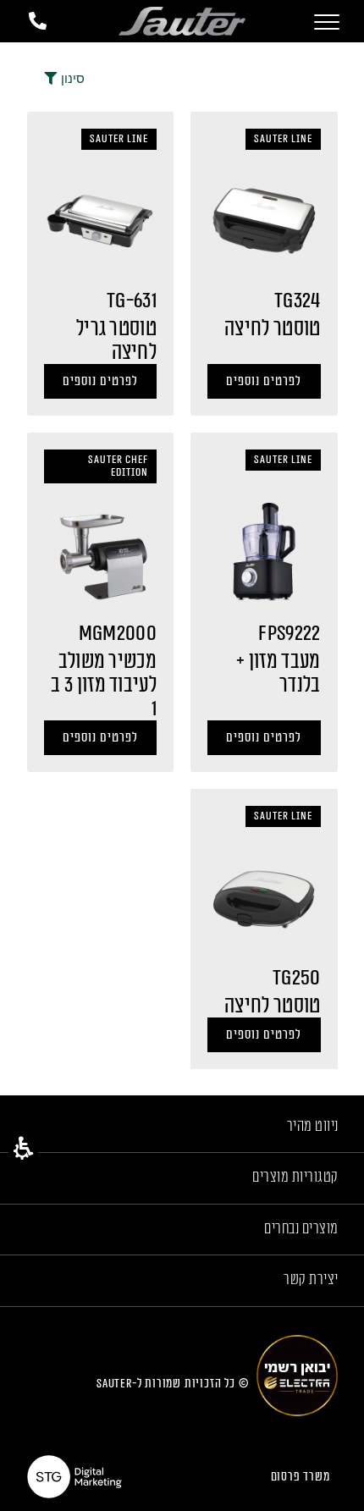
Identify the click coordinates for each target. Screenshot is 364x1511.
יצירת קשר (311, 1279)
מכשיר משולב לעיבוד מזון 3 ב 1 (104, 684)
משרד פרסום (300, 1477)
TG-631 (132, 300)
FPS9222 (289, 633)
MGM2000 (118, 633)
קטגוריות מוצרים (295, 1176)
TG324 (297, 300)
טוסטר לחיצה (272, 328)
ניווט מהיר (313, 1126)
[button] (23, 1148)
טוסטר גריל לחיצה (116, 340)
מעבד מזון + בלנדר (278, 673)
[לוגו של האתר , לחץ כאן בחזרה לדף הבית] (182, 21)
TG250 (297, 977)
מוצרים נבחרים (301, 1228)
